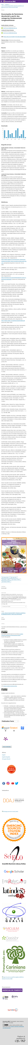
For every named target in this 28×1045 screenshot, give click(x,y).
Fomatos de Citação (6, 606)
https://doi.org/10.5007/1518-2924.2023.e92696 (14, 36)
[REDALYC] (14, 883)
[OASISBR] (11, 941)
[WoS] (14, 841)
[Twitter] (16, 784)
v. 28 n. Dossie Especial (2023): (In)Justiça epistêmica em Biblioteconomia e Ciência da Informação (12, 6)
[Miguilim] (11, 932)
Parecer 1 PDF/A (6, 579)
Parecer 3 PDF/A (6, 581)
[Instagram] (8, 784)
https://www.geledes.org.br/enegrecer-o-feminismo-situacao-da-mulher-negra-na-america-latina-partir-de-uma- (14, 261)
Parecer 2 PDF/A (16, 579)
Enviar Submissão (7, 746)
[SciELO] (14, 865)
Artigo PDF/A (6, 577)
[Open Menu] (1, 1)
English (3, 755)
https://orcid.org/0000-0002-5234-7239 (10, 28)
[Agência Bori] (14, 978)
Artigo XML (14, 577)
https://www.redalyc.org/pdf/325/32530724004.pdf (13, 320)
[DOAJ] (13, 804)
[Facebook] (3, 784)
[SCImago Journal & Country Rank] (10, 811)
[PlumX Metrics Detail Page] (5, 739)
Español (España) (6, 757)
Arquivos (7, 4)
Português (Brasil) (6, 759)
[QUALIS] (14, 922)
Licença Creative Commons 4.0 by (10, 686)
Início (2, 4)
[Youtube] (13, 784)
